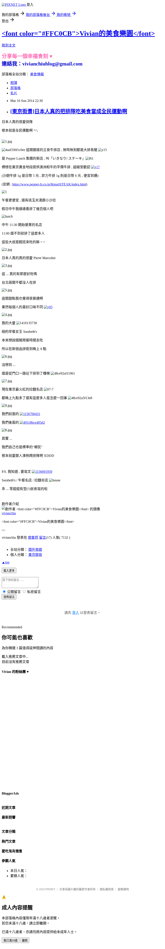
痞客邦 (33, 537)
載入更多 (9, 570)
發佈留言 (9, 597)
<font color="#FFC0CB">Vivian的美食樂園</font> (78, 33)
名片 (13, 93)
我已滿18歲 (10, 940)
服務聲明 (123, 889)
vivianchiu (9, 513)
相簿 (13, 83)
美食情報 (37, 74)
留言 (42, 537)
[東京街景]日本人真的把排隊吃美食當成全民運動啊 (68, 111)
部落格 (15, 88)
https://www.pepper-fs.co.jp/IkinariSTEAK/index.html (49, 184)
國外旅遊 (35, 549)
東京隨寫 (35, 555)
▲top (5, 562)
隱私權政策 (107, 889)
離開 (25, 940)
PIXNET (50, 889)
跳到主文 (8, 45)
